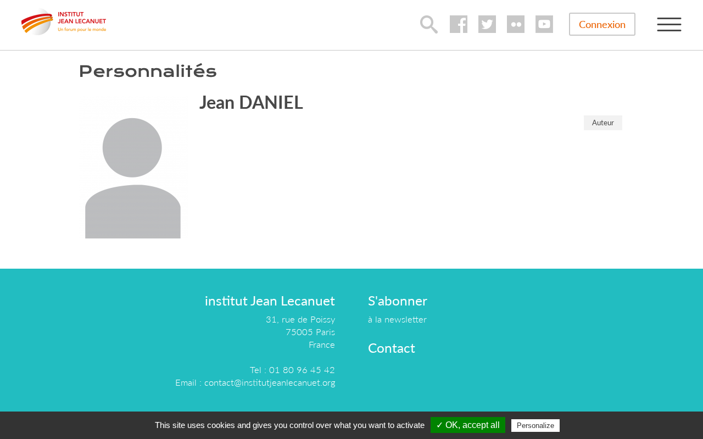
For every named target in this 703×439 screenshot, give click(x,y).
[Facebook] (458, 24)
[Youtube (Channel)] (544, 24)
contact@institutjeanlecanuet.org (269, 382)
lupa (429, 24)
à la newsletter (397, 319)
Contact (391, 347)
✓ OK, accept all (468, 425)
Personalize (535, 425)
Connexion (602, 24)
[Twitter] (487, 24)
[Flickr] (516, 24)
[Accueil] (63, 21)
